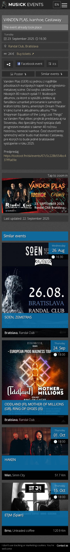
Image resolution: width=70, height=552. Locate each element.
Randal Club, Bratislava (23, 46)
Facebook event (31, 64)
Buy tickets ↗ (25, 54)
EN (57, 4)
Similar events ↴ (51, 74)
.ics (53, 64)
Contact (62, 545)
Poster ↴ (19, 74)
